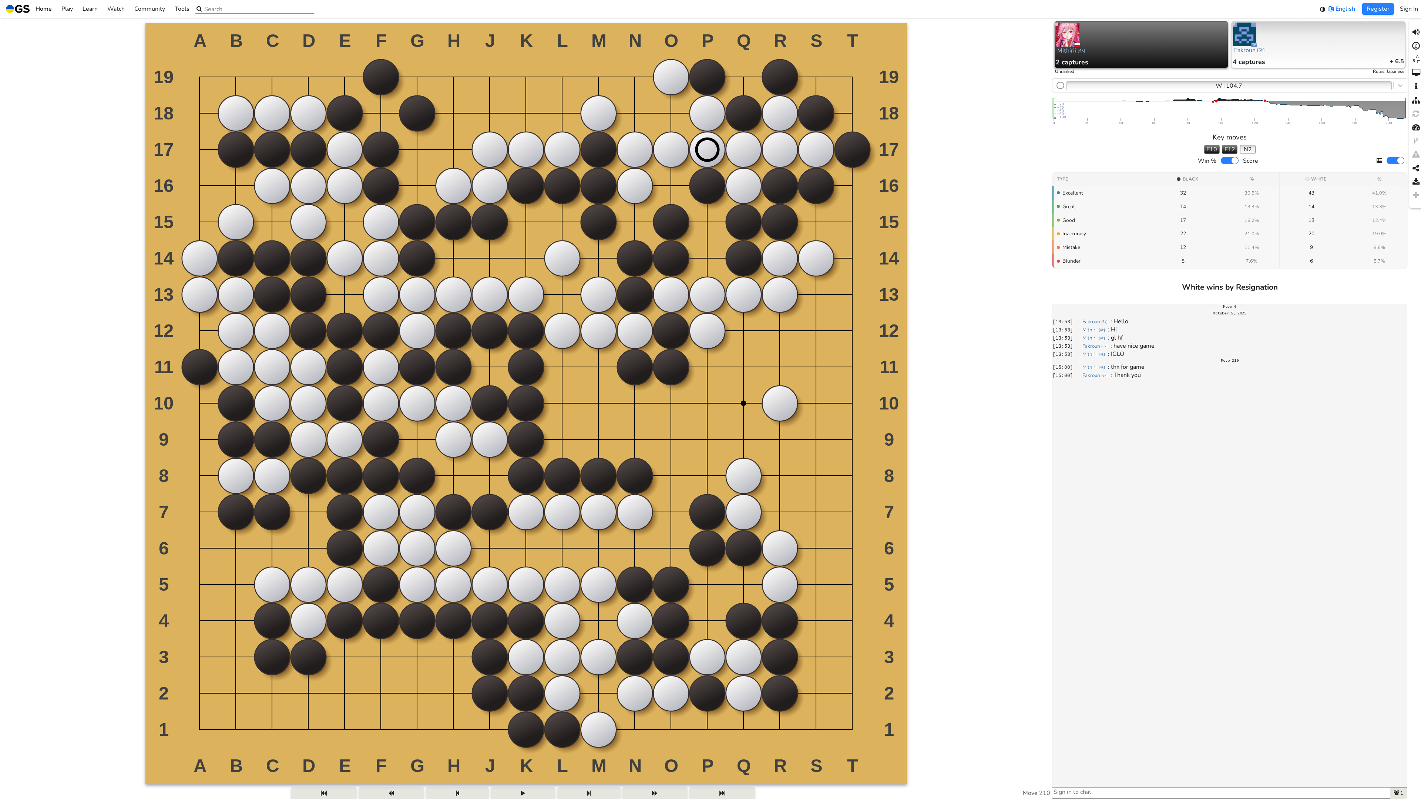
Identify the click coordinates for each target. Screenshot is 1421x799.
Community (149, 9)
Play (67, 9)
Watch (116, 9)
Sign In (1409, 9)
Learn (90, 9)
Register (1378, 9)
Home (44, 9)
